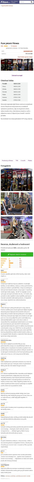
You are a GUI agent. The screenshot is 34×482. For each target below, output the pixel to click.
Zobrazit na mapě (17, 75)
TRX (17, 160)
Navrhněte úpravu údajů (25, 57)
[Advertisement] (17, 24)
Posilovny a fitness (7, 160)
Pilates (30, 160)
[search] (25, 2)
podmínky (13, 476)
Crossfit (23, 160)
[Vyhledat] (32, 2)
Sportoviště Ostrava (7, 5)
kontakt (28, 476)
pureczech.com (28, 51)
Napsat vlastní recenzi (17, 254)
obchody (8, 476)
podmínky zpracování (21, 476)
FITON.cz (3, 476)
